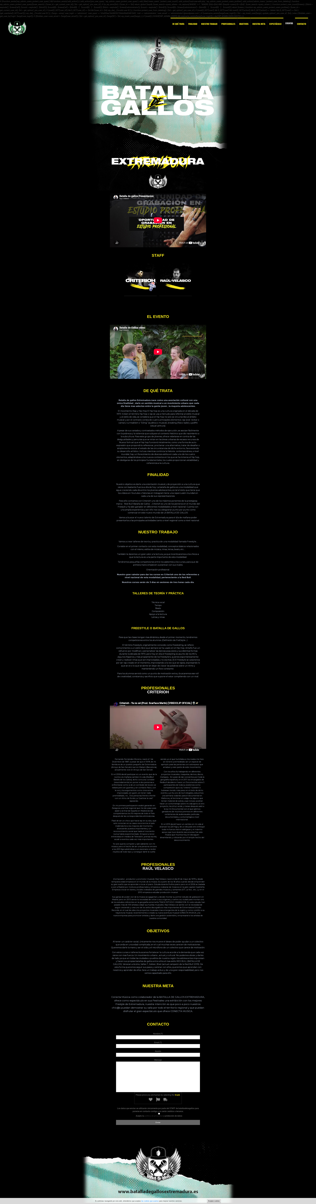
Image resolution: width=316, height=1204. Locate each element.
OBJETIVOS (243, 23)
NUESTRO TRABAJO (209, 23)
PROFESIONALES (228, 23)
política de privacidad (153, 1116)
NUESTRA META (258, 23)
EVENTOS (289, 23)
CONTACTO (301, 23)
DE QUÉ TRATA (178, 23)
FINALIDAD (192, 23)
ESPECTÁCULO (275, 23)
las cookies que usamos (150, 1201)
